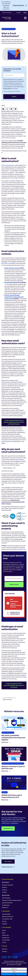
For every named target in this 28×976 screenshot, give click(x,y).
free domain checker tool (18, 549)
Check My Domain (18, 5)
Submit (14, 96)
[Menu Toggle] (25, 18)
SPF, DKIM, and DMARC (8, 263)
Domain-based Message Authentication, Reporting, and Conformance (13, 297)
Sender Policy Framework (12, 268)
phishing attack (6, 441)
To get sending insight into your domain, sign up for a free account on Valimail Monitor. (14, 422)
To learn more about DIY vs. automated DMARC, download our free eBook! (14, 685)
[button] (3, 109)
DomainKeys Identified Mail (12, 282)
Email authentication (7, 165)
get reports (22, 384)
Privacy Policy (7, 88)
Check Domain (14, 584)
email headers (19, 459)
